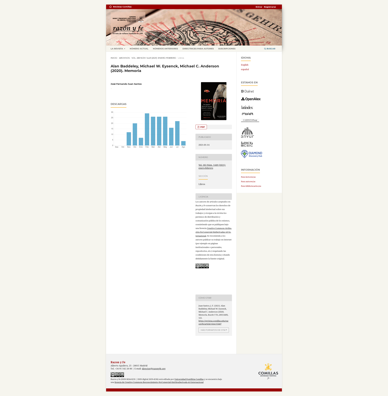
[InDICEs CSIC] (247, 145)
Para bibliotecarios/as (251, 186)
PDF (202, 127)
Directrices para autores (198, 48)
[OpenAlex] (251, 101)
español (245, 69)
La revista (117, 48)
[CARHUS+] (250, 121)
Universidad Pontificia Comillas (189, 379)
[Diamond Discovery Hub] (251, 157)
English (244, 64)
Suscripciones (226, 48)
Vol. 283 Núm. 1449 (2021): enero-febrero (154, 58)
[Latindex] (247, 108)
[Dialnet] (247, 92)
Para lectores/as (248, 177)
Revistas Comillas (122, 6)
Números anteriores (165, 48)
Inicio (114, 58)
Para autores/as (248, 181)
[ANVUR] (247, 137)
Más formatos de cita (213, 330)
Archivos (124, 58)
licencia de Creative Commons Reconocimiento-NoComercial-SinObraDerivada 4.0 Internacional (159, 382)
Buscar (270, 48)
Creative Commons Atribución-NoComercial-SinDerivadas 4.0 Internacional (214, 232)
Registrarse (270, 7)
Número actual (139, 48)
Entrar (259, 7)
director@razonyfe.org (154, 368)
